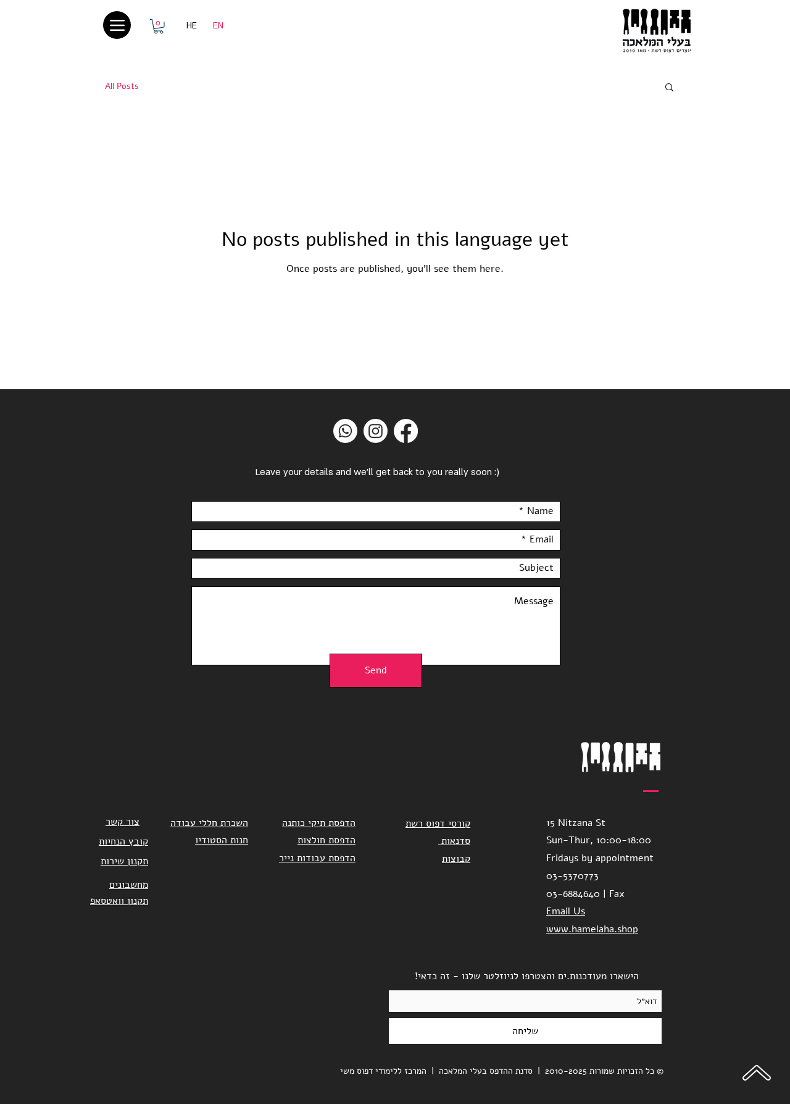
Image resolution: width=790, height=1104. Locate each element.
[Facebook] (406, 431)
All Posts (122, 86)
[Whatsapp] (345, 431)
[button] (158, 26)
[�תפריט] (117, 25)
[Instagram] (376, 431)
